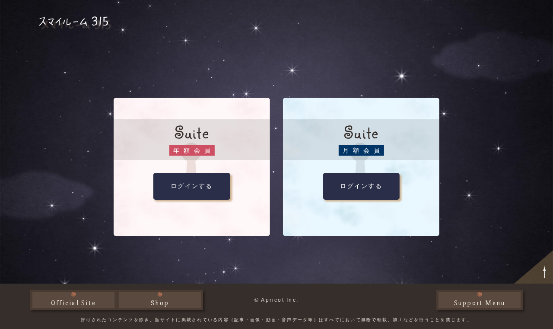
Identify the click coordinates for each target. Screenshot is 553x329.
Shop (160, 303)
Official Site (73, 303)
